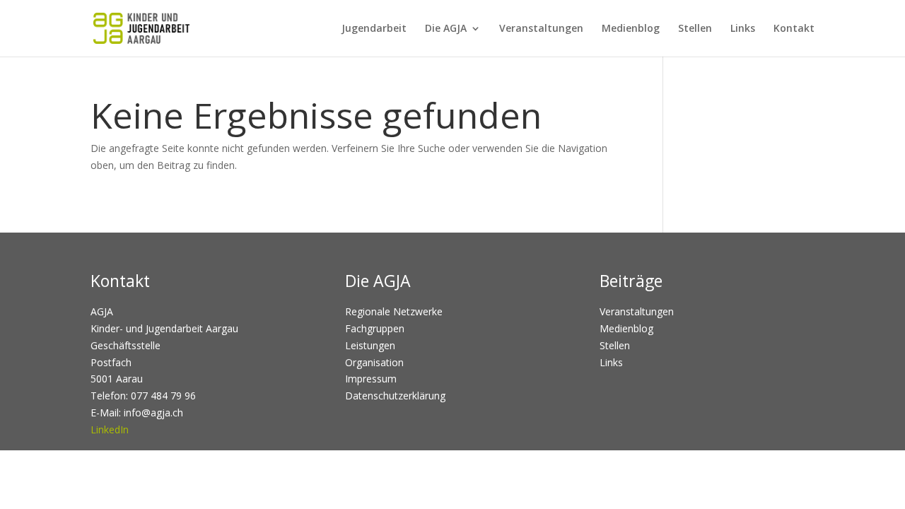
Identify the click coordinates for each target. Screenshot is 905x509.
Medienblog (631, 29)
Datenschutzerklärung (395, 395)
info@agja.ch (153, 412)
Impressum (371, 378)
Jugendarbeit (374, 29)
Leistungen (370, 345)
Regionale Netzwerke (394, 311)
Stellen (695, 29)
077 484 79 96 (163, 395)
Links (742, 29)
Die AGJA (446, 29)
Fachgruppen (374, 328)
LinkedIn (109, 429)
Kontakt (793, 29)
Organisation (374, 362)
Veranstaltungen (541, 29)
